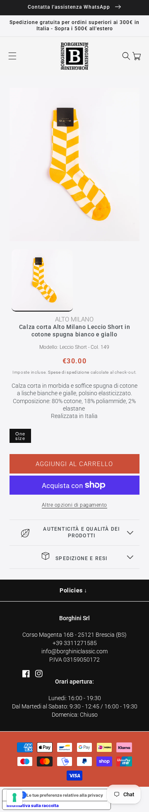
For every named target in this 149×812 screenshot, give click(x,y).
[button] (12, 56)
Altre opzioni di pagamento (74, 505)
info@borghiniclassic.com (74, 651)
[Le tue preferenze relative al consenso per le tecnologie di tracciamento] (14, 797)
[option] (75, 164)
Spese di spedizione (68, 372)
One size (20, 435)
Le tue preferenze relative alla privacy (64, 795)
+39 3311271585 (75, 643)
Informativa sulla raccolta (33, 805)
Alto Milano (74, 319)
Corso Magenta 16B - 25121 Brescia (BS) (74, 634)
